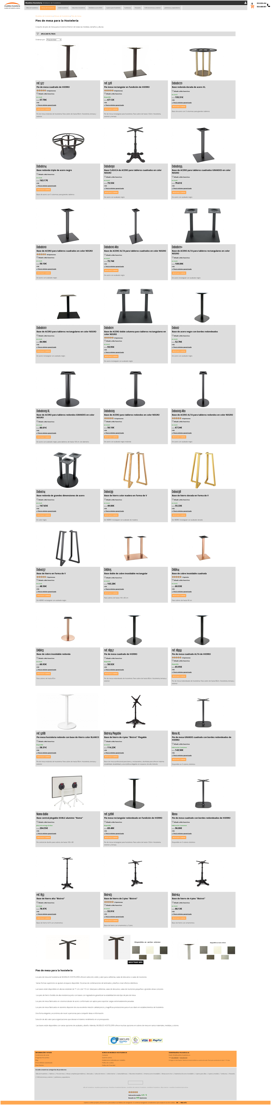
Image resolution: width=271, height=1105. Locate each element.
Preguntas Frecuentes (42, 1058)
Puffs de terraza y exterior (153, 8)
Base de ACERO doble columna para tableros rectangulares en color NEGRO (135, 333)
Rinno (174, 814)
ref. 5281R (109, 814)
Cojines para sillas (201, 1074)
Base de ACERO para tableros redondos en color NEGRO (132, 414)
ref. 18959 (177, 650)
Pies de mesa (60, 1074)
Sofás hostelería (63, 8)
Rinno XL (176, 733)
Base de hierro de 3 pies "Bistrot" (121, 898)
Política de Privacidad (108, 1065)
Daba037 (41, 569)
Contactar (105, 1055)
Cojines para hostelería (113, 8)
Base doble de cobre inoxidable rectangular (125, 573)
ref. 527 (40, 83)
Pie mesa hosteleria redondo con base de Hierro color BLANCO (68, 737)
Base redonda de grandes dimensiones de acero (60, 495)
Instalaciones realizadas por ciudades (113, 1060)
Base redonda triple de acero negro (54, 170)
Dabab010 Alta (111, 247)
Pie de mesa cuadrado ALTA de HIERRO (191, 654)
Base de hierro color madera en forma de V (125, 495)
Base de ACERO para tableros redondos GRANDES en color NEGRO (65, 416)
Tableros (52, 1074)
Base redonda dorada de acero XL (188, 87)
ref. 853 (40, 894)
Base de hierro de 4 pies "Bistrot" (188, 898)
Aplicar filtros (47, 34)
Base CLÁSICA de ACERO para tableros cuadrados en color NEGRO (133, 171)
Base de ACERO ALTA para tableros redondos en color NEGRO (202, 414)
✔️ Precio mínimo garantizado (46, 105)
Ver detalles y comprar (43, 109)
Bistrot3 (108, 894)
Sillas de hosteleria (32, 8)
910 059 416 (261, 3)
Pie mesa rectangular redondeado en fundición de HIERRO (133, 818)
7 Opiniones (51, 577)
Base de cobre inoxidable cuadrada (189, 573)
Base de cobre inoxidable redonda (53, 654)
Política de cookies (108, 1063)
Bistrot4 (176, 894)
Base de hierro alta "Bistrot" (51, 898)
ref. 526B (41, 733)
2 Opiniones (118, 902)
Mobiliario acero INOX (95, 8)
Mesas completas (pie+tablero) (75, 1074)
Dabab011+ (177, 247)
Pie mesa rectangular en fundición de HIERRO (127, 87)
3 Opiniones (186, 658)
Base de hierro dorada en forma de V (190, 495)
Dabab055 (177, 166)
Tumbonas (127, 8)
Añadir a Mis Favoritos (46, 94)
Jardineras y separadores (172, 8)
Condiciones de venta (42, 1055)
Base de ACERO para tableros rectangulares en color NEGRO (66, 331)
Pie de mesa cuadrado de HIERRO (53, 87)
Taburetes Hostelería (78, 8)
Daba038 (176, 491)
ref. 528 (108, 83)
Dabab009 (109, 410)
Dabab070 (177, 83)
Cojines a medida (213, 1074)
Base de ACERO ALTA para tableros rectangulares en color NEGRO (201, 252)
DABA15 (107, 569)
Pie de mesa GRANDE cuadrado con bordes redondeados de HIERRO (201, 738)
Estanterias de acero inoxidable (184, 1074)
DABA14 (175, 569)
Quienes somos (107, 1058)
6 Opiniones (118, 91)
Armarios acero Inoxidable (152, 1074)
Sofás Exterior (111, 1074)
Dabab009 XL (43, 410)
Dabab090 (109, 166)
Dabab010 (41, 247)
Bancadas (90, 1074)
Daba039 (108, 491)
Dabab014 (41, 166)
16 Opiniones (51, 255)
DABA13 (40, 650)
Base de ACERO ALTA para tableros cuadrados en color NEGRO (135, 251)
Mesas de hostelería (48, 8)
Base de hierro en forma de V (51, 573)
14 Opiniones (51, 91)
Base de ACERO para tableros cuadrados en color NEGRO (65, 251)
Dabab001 (41, 327)
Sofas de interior (100, 1074)
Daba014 (41, 491)
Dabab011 (108, 327)
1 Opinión (185, 577)
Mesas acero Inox (167, 1074)
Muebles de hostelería (43, 16)
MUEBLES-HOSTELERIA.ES (118, 1052)
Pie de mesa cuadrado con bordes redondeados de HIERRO (201, 818)
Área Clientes (39, 1065)
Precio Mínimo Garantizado (43, 1063)
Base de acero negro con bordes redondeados (195, 331)
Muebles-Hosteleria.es (181, 1052)
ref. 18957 (109, 650)
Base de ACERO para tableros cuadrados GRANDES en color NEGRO (201, 171)
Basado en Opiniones (137, 1098)
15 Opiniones (118, 418)
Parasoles (138, 8)
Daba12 (175, 327)
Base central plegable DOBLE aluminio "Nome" (60, 818)
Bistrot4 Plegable (112, 733)
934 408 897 (261, 7)
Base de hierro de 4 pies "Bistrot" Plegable (125, 737)
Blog (36, 1060)
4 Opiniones (186, 418)
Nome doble (42, 814)
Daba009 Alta (178, 410)
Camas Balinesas (122, 1074)
